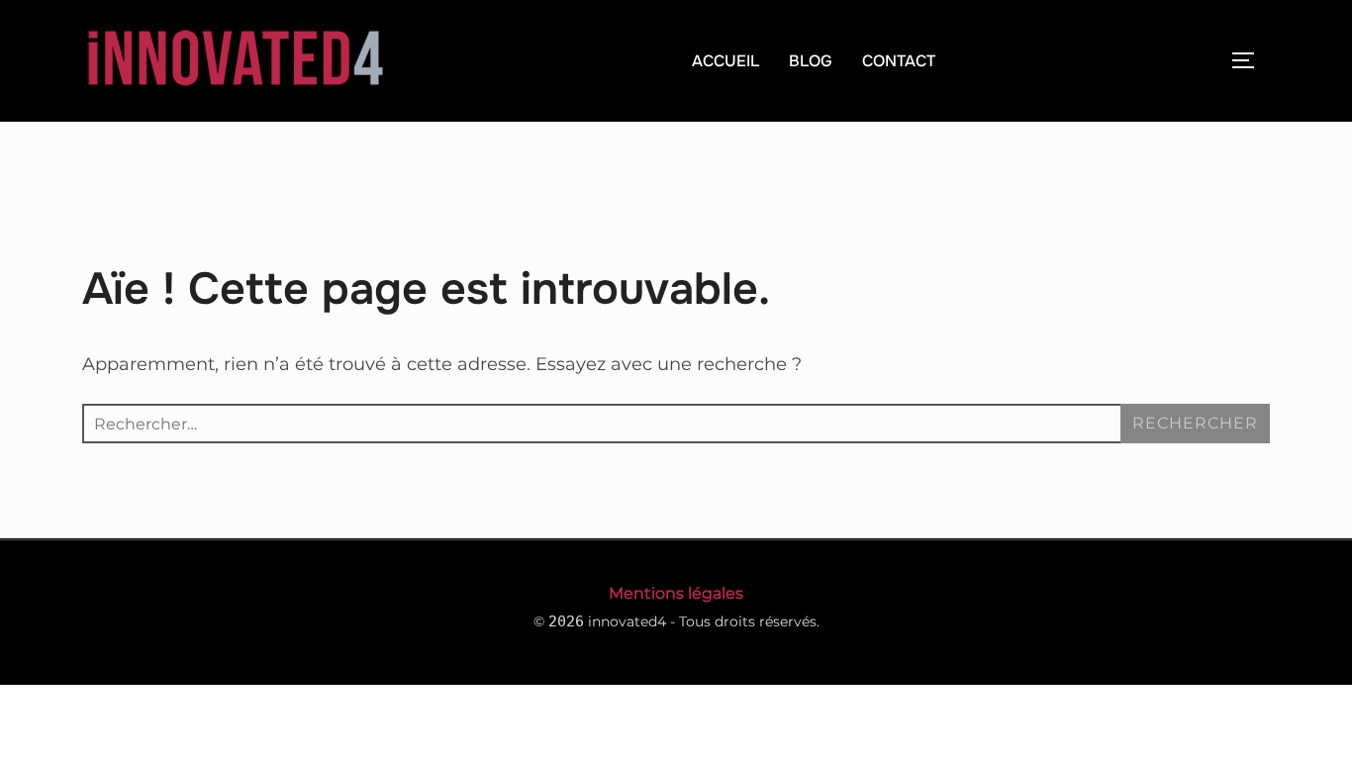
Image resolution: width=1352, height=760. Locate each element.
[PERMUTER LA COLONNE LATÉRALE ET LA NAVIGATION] (1250, 60)
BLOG (810, 60)
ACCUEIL (725, 60)
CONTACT (898, 60)
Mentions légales (676, 593)
